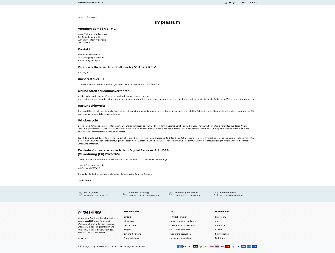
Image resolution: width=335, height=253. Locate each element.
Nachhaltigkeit (222, 234)
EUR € (252, 3)
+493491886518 (93, 54)
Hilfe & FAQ (129, 221)
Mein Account (130, 225)
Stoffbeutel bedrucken (180, 238)
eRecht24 (89, 180)
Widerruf (219, 229)
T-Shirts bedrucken (178, 217)
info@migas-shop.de (94, 57)
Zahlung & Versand (132, 234)
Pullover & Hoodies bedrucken (183, 221)
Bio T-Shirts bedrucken (180, 229)
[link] (99, 194)
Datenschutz (221, 225)
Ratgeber (128, 229)
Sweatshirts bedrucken (180, 234)
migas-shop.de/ (93, 60)
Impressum (220, 217)
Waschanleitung (131, 238)
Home (80, 17)
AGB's (217, 221)
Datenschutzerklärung (109, 114)
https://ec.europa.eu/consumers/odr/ (238, 99)
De (242, 3)
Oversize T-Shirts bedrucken (182, 225)
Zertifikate (220, 238)
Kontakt (127, 217)
